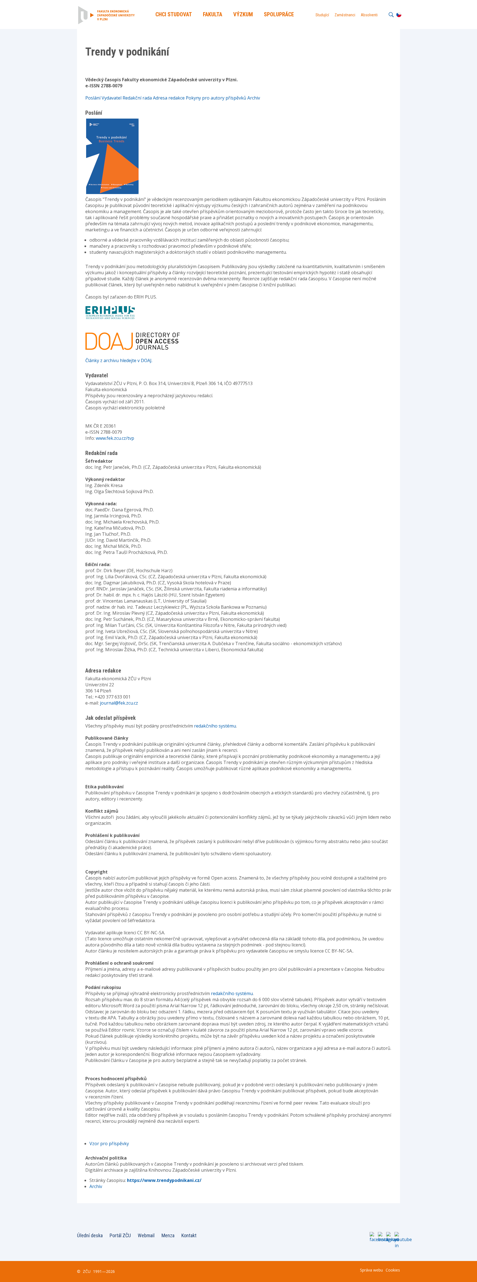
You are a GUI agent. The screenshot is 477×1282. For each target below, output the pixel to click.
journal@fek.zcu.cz (119, 703)
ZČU (87, 1271)
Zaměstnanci (345, 15)
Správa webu (371, 1270)
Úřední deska (90, 1235)
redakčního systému (215, 726)
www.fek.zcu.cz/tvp (115, 438)
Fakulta (212, 14)
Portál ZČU (120, 1235)
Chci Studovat (173, 14)
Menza (167, 1235)
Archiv (95, 1186)
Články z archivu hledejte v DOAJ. (118, 360)
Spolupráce (279, 14)
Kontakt (189, 1235)
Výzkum (243, 14)
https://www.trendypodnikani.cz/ (164, 1180)
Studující (322, 15)
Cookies (393, 1270)
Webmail (146, 1235)
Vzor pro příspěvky (109, 1143)
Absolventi (369, 15)
